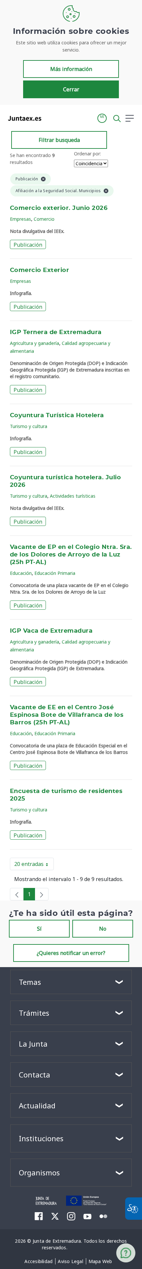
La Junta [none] (33, 1044)
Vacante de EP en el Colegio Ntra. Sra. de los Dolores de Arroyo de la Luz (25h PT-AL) (71, 554)
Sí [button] (39, 928)
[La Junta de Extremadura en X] (55, 1216)
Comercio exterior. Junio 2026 (58, 208)
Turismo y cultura (28, 426)
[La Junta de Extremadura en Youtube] (87, 1216)
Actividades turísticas (72, 496)
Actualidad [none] (37, 1105)
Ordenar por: (87, 153)
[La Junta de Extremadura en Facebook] (39, 1216)
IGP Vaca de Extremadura (51, 631)
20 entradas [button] (34, 865)
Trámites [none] (34, 1013)
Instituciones (41, 1138)
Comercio (44, 219)
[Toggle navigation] (50, 118)
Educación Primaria (54, 573)
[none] (17, 894)
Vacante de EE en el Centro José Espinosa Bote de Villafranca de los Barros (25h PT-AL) (67, 715)
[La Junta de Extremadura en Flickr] (103, 1216)
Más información (71, 69)
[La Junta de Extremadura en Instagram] (71, 1216)
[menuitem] (38, 1261)
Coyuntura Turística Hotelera (57, 416)
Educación (21, 573)
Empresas (20, 219)
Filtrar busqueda (59, 140)
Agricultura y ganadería (34, 343)
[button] (102, 118)
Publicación (28, 244)
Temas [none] (30, 982)
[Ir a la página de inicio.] (22, 118)
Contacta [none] (34, 1074)
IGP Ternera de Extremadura (56, 332)
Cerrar (71, 89)
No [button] (102, 928)
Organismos (39, 1172)
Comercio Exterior (39, 270)
